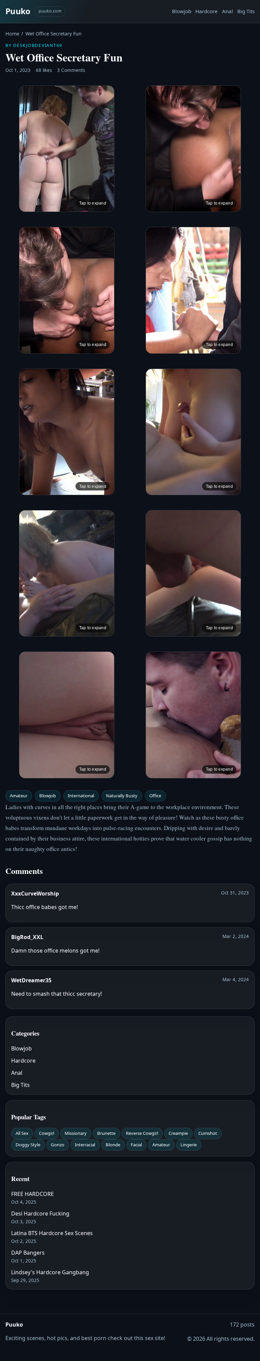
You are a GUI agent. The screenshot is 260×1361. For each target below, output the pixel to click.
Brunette (106, 1133)
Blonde (113, 1145)
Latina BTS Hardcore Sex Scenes (52, 1233)
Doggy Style (28, 1145)
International (81, 796)
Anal (227, 11)
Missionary (76, 1133)
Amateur (18, 796)
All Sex (22, 1133)
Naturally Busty (121, 796)
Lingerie (188, 1145)
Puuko (17, 11)
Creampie (178, 1133)
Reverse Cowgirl (142, 1133)
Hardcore (206, 11)
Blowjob (181, 11)
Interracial (85, 1145)
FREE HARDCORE (32, 1194)
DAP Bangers (28, 1252)
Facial (136, 1145)
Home (12, 33)
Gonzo (57, 1145)
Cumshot (207, 1133)
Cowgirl (46, 1133)
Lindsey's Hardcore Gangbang (50, 1272)
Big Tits (246, 11)
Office (155, 796)
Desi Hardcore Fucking (40, 1213)
